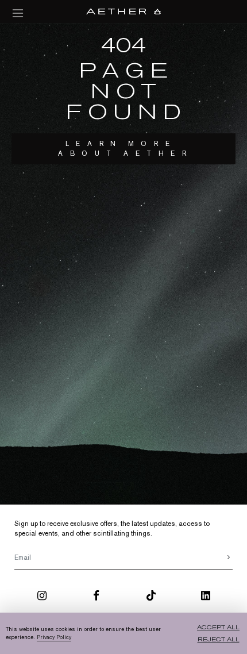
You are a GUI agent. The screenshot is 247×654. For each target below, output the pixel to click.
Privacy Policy (54, 637)
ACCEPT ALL (218, 627)
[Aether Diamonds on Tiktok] (151, 597)
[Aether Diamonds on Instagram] (42, 597)
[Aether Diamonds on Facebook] (96, 597)
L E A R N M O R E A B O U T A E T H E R (123, 148)
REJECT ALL (219, 639)
